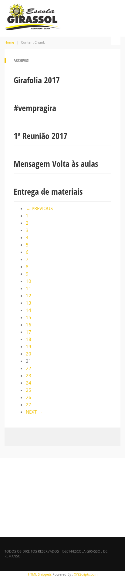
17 (28, 332)
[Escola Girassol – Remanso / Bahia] (33, 15)
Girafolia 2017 (37, 80)
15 (28, 317)
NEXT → (34, 412)
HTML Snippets (40, 574)
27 (28, 404)
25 (28, 390)
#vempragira (35, 108)
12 (28, 295)
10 (28, 281)
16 (28, 325)
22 (28, 368)
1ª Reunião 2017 (40, 135)
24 (28, 383)
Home (9, 42)
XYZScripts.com (85, 574)
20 (28, 354)
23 (28, 375)
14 (28, 310)
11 (28, 288)
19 (28, 346)
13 (28, 303)
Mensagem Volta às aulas (56, 163)
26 (28, 397)
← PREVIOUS (39, 208)
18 (28, 339)
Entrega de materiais (48, 191)
